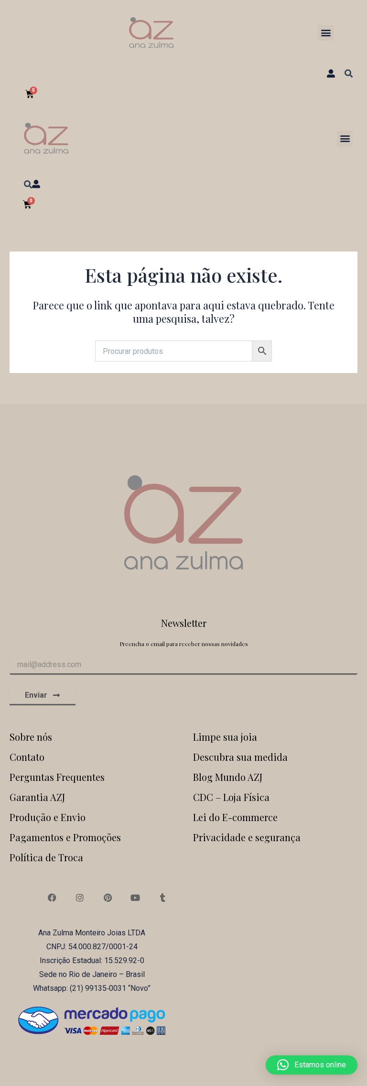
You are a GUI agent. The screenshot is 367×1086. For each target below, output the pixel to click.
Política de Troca (46, 857)
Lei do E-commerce (235, 817)
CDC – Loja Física (231, 796)
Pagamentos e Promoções (65, 837)
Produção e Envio (48, 817)
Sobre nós (31, 736)
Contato (27, 756)
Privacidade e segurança (247, 837)
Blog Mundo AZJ (227, 776)
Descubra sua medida (240, 756)
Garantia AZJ (37, 796)
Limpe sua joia (225, 736)
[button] (326, 33)
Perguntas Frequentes (57, 776)
